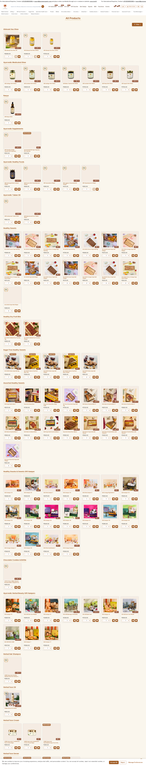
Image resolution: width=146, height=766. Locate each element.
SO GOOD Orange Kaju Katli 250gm (89, 277)
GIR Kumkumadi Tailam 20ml (11, 216)
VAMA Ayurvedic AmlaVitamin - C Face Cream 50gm (32, 742)
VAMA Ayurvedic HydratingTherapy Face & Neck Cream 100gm (51, 742)
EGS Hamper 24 (67, 492)
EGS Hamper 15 (47, 614)
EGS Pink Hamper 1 (48, 492)
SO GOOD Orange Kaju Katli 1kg (32, 249)
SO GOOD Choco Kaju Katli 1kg (90, 249)
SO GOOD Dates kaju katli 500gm (50, 371)
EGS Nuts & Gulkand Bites (30, 431)
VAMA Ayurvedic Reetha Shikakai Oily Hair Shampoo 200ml (11, 676)
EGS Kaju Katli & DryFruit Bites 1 (51, 431)
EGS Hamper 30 (106, 520)
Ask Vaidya (83, 6)
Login (122, 6)
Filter (138, 24)
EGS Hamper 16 (8, 614)
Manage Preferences (135, 762)
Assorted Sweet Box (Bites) (70, 431)
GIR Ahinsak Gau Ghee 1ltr (10, 50)
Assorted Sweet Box (29, 404)
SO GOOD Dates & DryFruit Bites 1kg (30, 371)
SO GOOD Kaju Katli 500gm (31, 277)
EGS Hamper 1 (27, 642)
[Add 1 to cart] (16, 56)
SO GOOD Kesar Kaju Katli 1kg (12, 249)
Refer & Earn (132, 6)
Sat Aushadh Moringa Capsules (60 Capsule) (32, 150)
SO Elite (60, 6)
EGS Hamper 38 (28, 520)
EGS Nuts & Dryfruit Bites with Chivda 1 (129, 432)
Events (108, 6)
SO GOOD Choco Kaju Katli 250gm (108, 277)
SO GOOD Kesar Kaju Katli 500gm (108, 250)
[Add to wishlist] (19, 56)
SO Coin (66, 6)
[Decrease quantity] (6, 56)
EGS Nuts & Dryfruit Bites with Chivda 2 (109, 432)
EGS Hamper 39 (67, 520)
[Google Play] (138, 6)
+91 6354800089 (27, 1)
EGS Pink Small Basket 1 (49, 548)
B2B (95, 6)
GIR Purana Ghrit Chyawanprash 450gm (32, 183)
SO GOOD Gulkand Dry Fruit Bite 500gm (32, 338)
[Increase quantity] (11, 56)
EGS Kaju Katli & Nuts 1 (10, 404)
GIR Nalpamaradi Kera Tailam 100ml (31, 217)
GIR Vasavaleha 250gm (49, 183)
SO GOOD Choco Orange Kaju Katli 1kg (51, 250)
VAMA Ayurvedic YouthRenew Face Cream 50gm (12, 742)
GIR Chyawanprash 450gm (89, 183)
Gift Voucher (74, 6)
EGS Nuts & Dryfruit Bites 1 (10, 431)
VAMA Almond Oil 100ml (10, 708)
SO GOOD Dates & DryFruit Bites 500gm (69, 371)
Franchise (101, 6)
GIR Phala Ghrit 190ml (107, 83)
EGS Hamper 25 (86, 520)
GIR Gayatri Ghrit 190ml (127, 83)
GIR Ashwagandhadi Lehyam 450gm (11, 183)
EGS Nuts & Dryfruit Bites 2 (128, 404)
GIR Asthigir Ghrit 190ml (49, 83)
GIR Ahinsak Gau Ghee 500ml (31, 50)
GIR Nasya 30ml (8, 116)
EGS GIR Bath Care (87, 614)
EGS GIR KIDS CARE (9, 642)
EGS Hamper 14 (106, 614)
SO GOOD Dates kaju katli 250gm (89, 371)
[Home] (5, 6)
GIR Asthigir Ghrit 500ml (10, 83)
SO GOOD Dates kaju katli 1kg (11, 371)
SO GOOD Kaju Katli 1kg (69, 249)
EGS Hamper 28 (28, 548)
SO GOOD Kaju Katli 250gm (11, 304)
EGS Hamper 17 (47, 642)
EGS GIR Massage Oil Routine (70, 614)
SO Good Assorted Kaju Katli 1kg (70, 404)
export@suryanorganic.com (43, 1)
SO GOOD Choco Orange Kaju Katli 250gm (129, 277)
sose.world (93, 1)
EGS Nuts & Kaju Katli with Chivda (89, 432)
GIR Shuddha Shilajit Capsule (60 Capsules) (10, 150)
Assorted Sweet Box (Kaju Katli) (50, 404)
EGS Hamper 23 (8, 492)
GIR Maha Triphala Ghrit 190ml (70, 83)
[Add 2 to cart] (74, 283)
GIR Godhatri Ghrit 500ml (30, 83)
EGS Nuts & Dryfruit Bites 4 (89, 404)
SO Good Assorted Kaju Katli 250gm (11, 460)
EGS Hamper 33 (8, 520)
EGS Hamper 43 (28, 492)
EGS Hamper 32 (126, 492)
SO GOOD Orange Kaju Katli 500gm (129, 250)
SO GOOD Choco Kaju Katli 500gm (50, 277)
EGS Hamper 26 (47, 520)
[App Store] (142, 6)
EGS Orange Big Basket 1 (108, 492)
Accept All (113, 762)
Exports (90, 6)
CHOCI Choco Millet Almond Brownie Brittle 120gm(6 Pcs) (11, 581)
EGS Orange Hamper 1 (68, 548)
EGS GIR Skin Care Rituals (30, 614)
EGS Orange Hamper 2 (10, 548)
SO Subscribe (52, 6)
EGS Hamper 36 (126, 520)
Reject (123, 762)
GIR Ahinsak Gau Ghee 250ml (51, 50)
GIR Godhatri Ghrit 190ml (89, 83)
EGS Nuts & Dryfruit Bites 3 (108, 404)
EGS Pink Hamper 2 (87, 492)
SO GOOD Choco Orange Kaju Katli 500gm (12, 277)
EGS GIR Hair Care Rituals (128, 614)
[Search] (42, 6)
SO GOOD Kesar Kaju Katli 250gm (69, 277)
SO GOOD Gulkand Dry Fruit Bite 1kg (12, 338)
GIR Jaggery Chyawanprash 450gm (70, 183)
